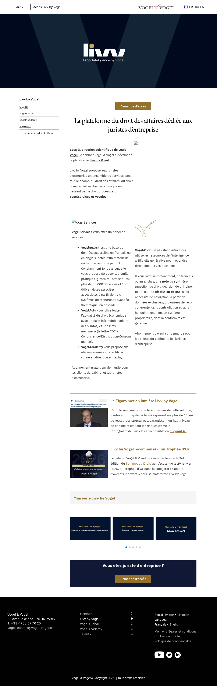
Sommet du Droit (138, 463)
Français (160, 624)
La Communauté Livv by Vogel (36, 133)
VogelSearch (26, 114)
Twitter (169, 614)
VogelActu (25, 126)
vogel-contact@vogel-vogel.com (31, 628)
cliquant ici (178, 431)
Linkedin (183, 614)
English (174, 624)
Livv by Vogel (29, 99)
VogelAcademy (28, 120)
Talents (85, 634)
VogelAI (23, 107)
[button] (66, 7)
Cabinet (86, 614)
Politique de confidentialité (172, 641)
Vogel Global (89, 624)
